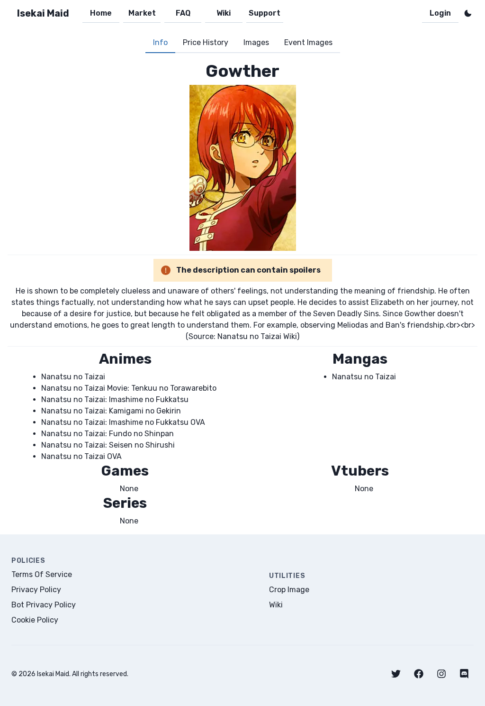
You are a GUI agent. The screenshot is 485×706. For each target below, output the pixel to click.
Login (440, 13)
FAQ (183, 13)
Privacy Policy (36, 589)
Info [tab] (160, 42)
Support (264, 13)
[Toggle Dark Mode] (467, 13)
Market (142, 13)
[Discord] (464, 673)
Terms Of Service (41, 574)
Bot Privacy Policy (43, 604)
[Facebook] (418, 673)
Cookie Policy (34, 619)
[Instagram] (441, 673)
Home (101, 13)
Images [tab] (256, 42)
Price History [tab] (205, 42)
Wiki (223, 13)
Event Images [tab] (308, 42)
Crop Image (289, 589)
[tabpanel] (242, 293)
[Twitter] (395, 673)
